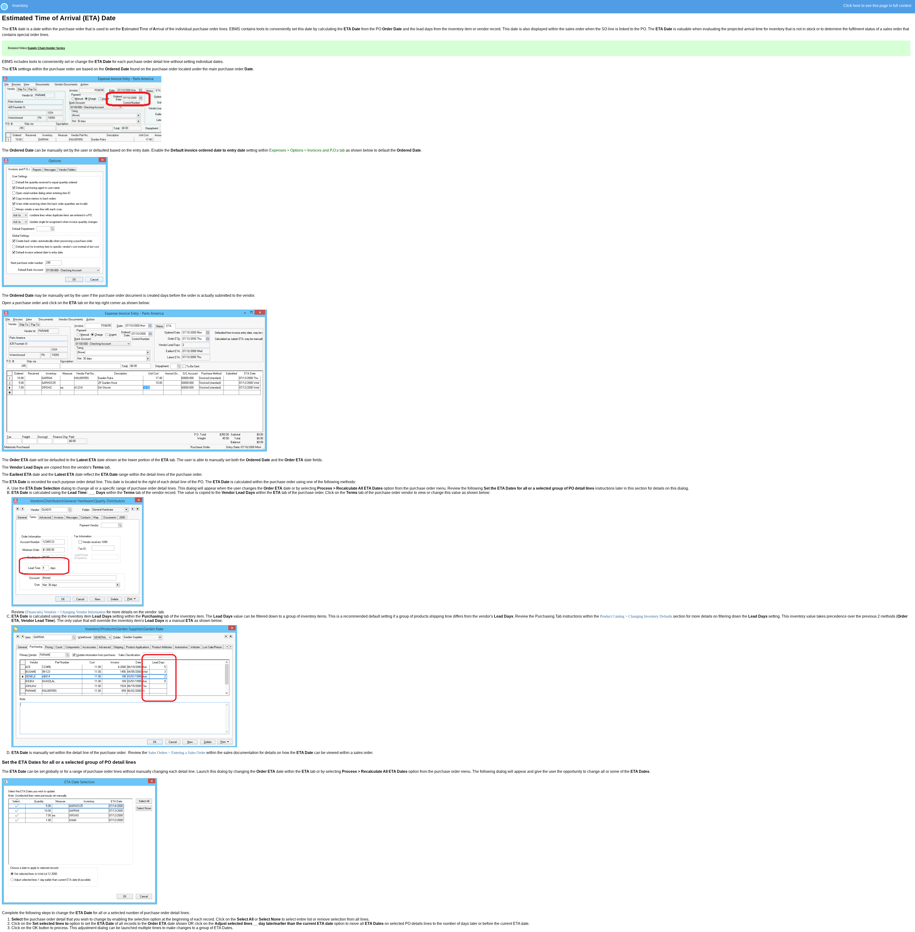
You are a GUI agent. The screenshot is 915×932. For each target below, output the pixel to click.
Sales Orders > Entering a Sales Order (176, 753)
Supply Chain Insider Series (46, 48)
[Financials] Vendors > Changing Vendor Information (65, 612)
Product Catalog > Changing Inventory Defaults (636, 616)
